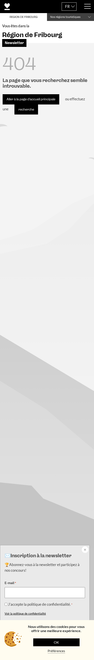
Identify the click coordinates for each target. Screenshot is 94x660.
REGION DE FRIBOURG (24, 17)
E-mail (10, 583)
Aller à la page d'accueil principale (31, 99)
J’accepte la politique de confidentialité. (40, 604)
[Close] (84, 550)
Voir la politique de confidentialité (25, 613)
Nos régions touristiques (65, 17)
